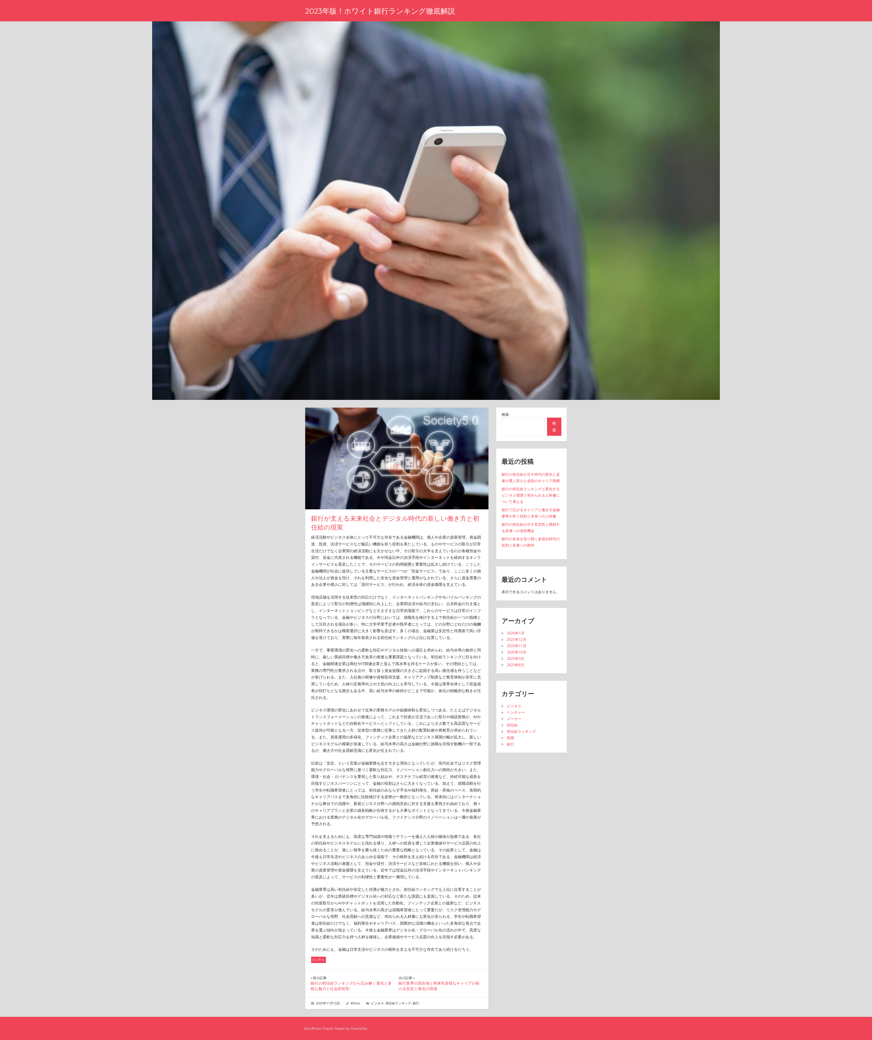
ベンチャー (516, 712)
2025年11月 (516, 645)
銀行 (416, 1003)
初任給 (512, 725)
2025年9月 (515, 658)
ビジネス (318, 960)
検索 (505, 414)
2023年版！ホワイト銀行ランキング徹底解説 (380, 11)
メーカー (514, 718)
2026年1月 (515, 633)
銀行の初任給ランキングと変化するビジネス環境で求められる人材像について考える (531, 495)
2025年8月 (515, 664)
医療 (510, 737)
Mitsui (355, 1003)
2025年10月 (516, 652)
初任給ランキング (398, 1003)
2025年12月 (516, 639)
